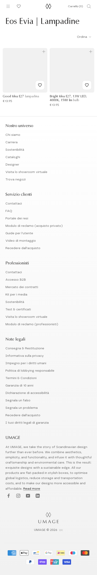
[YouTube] (27, 496)
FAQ (8, 211)
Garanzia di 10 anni (19, 385)
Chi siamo (12, 134)
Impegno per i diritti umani (25, 363)
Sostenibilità (14, 149)
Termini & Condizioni (21, 378)
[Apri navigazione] (8, 6)
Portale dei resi (16, 218)
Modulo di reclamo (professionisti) (31, 324)
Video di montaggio (20, 240)
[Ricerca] (89, 6)
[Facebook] (8, 496)
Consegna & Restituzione (24, 348)
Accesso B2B (15, 279)
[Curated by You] (18, 6)
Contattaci (13, 203)
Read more (31, 488)
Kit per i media (16, 294)
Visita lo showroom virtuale (26, 172)
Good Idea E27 (21, 96)
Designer (12, 164)
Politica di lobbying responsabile (29, 370)
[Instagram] (17, 496)
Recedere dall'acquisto (22, 248)
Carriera (11, 142)
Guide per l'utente (19, 233)
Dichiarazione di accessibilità (27, 393)
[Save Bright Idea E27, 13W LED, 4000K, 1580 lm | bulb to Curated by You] (87, 85)
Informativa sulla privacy (24, 355)
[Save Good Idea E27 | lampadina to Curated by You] (40, 85)
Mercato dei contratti (21, 287)
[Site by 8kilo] (61, 530)
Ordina (82, 37)
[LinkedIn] (37, 496)
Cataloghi (12, 157)
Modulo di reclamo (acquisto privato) (34, 225)
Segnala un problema (21, 407)
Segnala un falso (17, 400)
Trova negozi (15, 179)
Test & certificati (18, 309)
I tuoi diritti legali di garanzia (27, 422)
